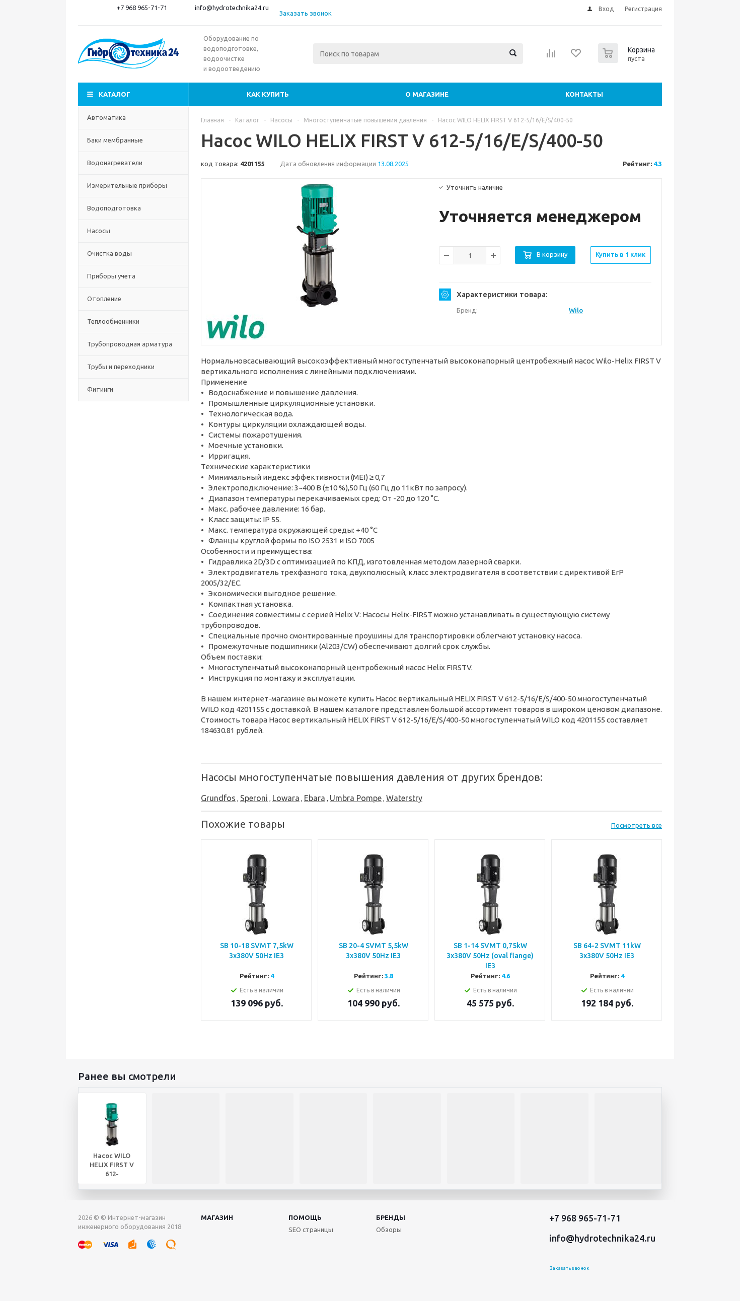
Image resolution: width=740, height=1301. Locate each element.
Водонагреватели (114, 162)
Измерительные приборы (127, 185)
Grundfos (218, 798)
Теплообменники (113, 321)
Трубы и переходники (121, 366)
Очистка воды (109, 253)
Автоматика (106, 117)
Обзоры (389, 1229)
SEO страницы (310, 1229)
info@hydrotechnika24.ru (232, 7)
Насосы (98, 230)
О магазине (427, 94)
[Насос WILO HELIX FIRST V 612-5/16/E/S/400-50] (318, 245)
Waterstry (404, 798)
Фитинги (100, 389)
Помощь (305, 1217)
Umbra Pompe (356, 798)
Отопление (104, 298)
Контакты (584, 94)
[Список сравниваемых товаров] (551, 56)
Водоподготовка (114, 207)
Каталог (114, 94)
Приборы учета (111, 275)
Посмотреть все (636, 825)
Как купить (268, 94)
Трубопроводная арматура (129, 343)
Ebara (314, 798)
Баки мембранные (115, 139)
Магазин (217, 1217)
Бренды (390, 1217)
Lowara (286, 798)
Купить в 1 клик (620, 254)
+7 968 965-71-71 (141, 7)
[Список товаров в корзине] (627, 60)
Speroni (254, 798)
